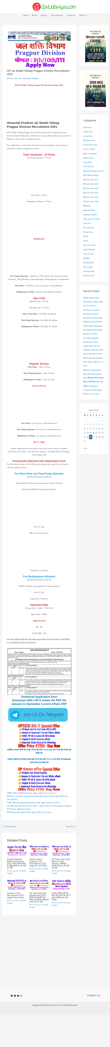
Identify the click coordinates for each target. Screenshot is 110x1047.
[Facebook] (12, 996)
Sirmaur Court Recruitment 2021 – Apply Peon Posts (16, 895)
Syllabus (44, 15)
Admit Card (87, 131)
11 (88, 428)
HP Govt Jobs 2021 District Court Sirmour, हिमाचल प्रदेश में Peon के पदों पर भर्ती (61, 863)
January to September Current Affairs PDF (39, 704)
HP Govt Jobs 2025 (90, 197)
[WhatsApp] (21, 996)
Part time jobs (88, 227)
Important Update (90, 214)
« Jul (85, 448)
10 (85, 428)
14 (97, 428)
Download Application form (39, 696)
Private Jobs (88, 232)
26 (91, 436)
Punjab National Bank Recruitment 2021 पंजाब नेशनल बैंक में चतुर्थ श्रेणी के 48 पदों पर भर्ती (16, 863)
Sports (85, 240)
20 (94, 432)
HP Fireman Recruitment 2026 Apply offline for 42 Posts (29, 812)
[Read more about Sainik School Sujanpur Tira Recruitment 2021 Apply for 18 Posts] (39, 850)
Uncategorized (88, 271)
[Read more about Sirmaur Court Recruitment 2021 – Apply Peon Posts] (17, 884)
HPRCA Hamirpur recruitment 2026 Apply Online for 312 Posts (92, 390)
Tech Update (88, 267)
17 (85, 432)
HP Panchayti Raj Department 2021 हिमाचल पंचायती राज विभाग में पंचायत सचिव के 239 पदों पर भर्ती (39, 897)
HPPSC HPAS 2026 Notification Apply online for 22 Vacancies (31, 793)
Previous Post (8, 826)
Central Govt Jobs (90, 144)
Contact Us (71, 15)
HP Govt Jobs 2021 (14, 78)
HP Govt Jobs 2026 (90, 201)
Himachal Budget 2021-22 (93, 171)
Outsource (87, 223)
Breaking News (89, 140)
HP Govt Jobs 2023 (90, 188)
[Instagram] (15, 996)
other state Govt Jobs (91, 218)
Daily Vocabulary (90, 153)
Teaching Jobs (88, 262)
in (40, 285)
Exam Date (87, 162)
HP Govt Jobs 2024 (90, 192)
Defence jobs (88, 157)
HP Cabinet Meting (90, 175)
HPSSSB (86, 205)
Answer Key (88, 136)
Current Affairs (89, 149)
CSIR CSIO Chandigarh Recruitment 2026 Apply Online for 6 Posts (33, 802)
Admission (87, 127)
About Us (83, 15)
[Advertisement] (39, 105)
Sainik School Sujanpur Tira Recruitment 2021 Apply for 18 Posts (38, 862)
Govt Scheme (88, 166)
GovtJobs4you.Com (56, 1005)
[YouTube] (18, 996)
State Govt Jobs (89, 245)
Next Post (71, 826)
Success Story (88, 253)
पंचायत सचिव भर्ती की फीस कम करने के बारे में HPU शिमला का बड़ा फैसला (61, 896)
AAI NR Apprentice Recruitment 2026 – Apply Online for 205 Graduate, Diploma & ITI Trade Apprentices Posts (93, 346)
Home (25, 15)
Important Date (89, 210)
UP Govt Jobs (88, 275)
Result (34, 15)
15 (100, 428)
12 (91, 428)
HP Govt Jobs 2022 (90, 184)
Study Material (57, 15)
